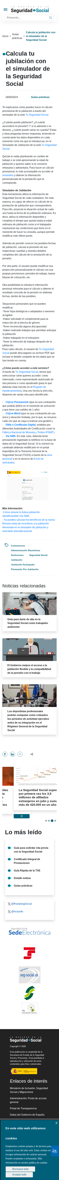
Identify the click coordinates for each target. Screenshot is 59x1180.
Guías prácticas (17, 36)
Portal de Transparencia (23, 1104)
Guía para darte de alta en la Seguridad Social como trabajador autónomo (27, 623)
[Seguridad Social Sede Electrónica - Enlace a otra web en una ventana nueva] (29, 927)
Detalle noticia (22, 874)
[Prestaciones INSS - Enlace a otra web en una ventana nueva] (29, 989)
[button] (30, 754)
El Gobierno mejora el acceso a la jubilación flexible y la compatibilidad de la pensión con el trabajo (29, 669)
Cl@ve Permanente (17, 402)
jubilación (16, 560)
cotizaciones (18, 545)
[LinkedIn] (12, 754)
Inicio (5, 36)
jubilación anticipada (22, 564)
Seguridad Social (38, 555)
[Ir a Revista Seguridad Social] (34, 9)
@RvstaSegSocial (21, 900)
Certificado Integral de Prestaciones (27, 857)
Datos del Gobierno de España (27, 1111)
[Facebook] (4, 754)
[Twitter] (19, 754)
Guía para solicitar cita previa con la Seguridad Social (31, 846)
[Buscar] (50, 18)
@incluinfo (17, 908)
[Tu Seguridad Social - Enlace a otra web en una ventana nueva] (29, 1005)
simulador (8, 175)
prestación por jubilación (25, 569)
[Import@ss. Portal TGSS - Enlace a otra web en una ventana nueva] (29, 949)
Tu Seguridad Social (36, 114)
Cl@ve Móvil (13, 413)
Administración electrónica (25, 550)
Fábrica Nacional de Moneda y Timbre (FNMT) (28, 432)
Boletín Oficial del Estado (24, 1117)
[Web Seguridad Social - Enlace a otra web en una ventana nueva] (29, 971)
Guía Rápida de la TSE (27, 867)
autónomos (17, 555)
